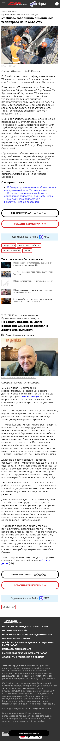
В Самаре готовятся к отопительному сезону (33, 281)
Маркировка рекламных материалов (24, 653)
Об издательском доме (16, 626)
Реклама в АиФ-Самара (16, 638)
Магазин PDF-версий (14, 630)
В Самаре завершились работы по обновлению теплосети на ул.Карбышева (28, 194)
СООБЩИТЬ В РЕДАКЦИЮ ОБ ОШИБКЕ (23, 657)
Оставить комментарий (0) (30, 224)
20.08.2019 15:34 (9, 11)
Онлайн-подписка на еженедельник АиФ (27, 634)
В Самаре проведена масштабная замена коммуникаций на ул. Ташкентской (30, 189)
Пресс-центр (40, 626)
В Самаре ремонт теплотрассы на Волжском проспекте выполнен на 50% (32, 264)
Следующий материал (29, 733)
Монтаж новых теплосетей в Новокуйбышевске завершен (22, 200)
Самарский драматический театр (18, 377)
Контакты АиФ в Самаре (16, 649)
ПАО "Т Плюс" (8, 66)
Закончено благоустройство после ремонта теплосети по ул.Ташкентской (32, 300)
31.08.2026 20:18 (9, 315)
